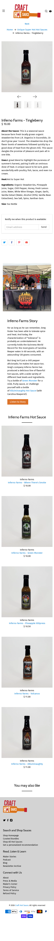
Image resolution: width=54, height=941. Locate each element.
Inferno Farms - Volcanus (27, 693)
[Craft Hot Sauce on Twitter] (4, 821)
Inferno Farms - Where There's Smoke (27, 482)
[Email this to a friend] (26, 242)
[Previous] (19, 96)
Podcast (7, 860)
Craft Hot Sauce (21, 905)
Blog (5, 863)
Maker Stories (9, 856)
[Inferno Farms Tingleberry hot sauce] (27, 66)
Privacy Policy (9, 887)
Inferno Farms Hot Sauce (27, 417)
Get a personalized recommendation (20, 845)
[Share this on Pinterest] (19, 242)
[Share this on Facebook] (12, 242)
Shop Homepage (11, 835)
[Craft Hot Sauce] (27, 11)
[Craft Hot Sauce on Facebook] (7, 821)
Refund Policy (9, 893)
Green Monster (29, 380)
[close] (51, 1)
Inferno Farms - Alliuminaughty (27, 764)
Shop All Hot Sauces (12, 842)
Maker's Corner (10, 884)
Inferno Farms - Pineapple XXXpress (27, 623)
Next (27, 23)
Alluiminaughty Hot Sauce (23, 390)
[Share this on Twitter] (4, 242)
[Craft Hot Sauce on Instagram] (11, 821)
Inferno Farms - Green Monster (27, 553)
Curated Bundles (11, 838)
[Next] (35, 96)
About (6, 877)
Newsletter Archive (12, 866)
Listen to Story (18, 401)
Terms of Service (11, 890)
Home (10, 30)
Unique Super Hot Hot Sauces (32, 30)
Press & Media (10, 881)
